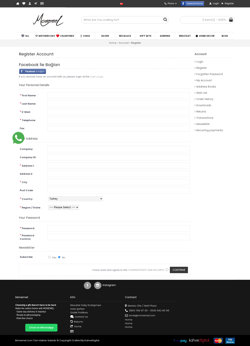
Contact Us (81, 316)
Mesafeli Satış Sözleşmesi (85, 305)
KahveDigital (92, 340)
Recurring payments (209, 130)
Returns (201, 111)
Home (112, 43)
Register (136, 43)
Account (124, 43)
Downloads (203, 105)
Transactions (204, 118)
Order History (204, 99)
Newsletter (203, 124)
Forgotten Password (209, 74)
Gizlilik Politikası (79, 312)
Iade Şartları (77, 309)
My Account (204, 80)
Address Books (206, 86)
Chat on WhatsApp (41, 327)
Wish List (201, 93)
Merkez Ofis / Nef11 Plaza (142, 305)
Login (199, 61)
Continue (179, 270)
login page (96, 76)
